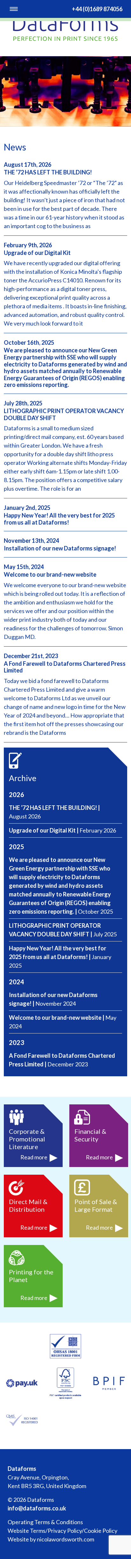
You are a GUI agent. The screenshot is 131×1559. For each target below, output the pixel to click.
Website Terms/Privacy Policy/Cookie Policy (62, 1530)
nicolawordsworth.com (65, 1539)
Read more (34, 1157)
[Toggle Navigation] (14, 9)
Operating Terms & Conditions (45, 1521)
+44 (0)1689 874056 (97, 8)
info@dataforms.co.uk (37, 1508)
